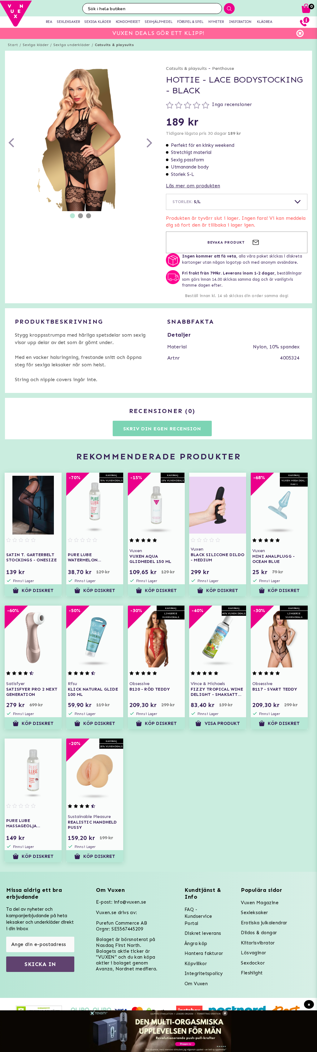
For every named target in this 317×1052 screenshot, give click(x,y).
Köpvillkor (196, 963)
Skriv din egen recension (162, 429)
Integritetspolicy (204, 973)
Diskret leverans (203, 933)
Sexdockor (253, 963)
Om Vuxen (196, 983)
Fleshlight (252, 973)
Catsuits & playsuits (114, 45)
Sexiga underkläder (71, 45)
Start (13, 45)
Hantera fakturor (204, 953)
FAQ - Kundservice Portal (198, 916)
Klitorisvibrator (258, 943)
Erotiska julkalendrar (264, 923)
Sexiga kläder (36, 45)
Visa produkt (222, 723)
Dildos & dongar (259, 932)
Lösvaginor (253, 953)
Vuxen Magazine (260, 902)
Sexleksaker (254, 912)
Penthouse (223, 68)
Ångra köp (196, 943)
